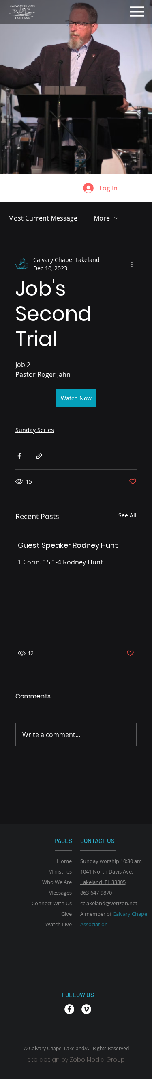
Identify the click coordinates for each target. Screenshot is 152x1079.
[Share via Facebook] (19, 456)
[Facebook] (69, 1009)
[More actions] (132, 264)
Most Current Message (42, 218)
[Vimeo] (86, 1009)
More (102, 218)
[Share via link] (39, 456)
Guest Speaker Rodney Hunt (68, 545)
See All (127, 515)
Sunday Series (34, 430)
